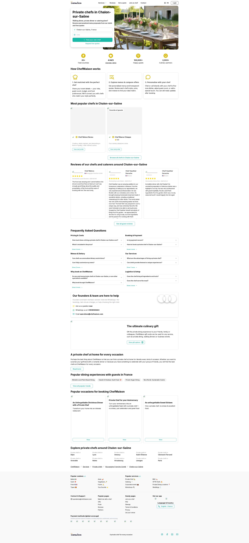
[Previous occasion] (73, 419)
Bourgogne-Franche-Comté (115, 467)
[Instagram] (162, 534)
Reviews (112, 3)
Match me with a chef (105, 499)
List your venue (130, 512)
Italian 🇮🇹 (73, 479)
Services (86, 467)
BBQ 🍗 (155, 479)
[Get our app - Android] (171, 499)
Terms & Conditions (131, 507)
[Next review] (176, 193)
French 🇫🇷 (74, 484)
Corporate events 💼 (132, 484)
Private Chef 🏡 (130, 479)
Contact (143, 3)
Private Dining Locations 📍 (161, 484)
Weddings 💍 (157, 487)
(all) (85, 476)
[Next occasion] (176, 419)
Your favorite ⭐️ (103, 487)
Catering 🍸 (129, 482)
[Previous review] (73, 193)
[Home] (76, 2)
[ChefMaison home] (76, 535)
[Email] (177, 534)
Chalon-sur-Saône (136, 467)
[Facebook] (167, 534)
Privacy (127, 510)
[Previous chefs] (73, 130)
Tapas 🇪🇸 (74, 487)
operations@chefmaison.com (82, 499)
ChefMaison (75, 467)
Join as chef (133, 3)
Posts (99, 504)
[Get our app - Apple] (159, 499)
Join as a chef (129, 499)
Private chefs (97, 467)
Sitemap (127, 504)
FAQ (126, 502)
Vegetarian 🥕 (102, 482)
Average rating (110, 63)
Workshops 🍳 (130, 487)
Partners (100, 510)
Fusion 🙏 (101, 484)
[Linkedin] (172, 534)
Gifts (99, 502)
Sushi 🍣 (73, 482)
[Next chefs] (176, 130)
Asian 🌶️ (100, 479)
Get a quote (122, 3)
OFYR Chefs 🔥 (157, 482)
